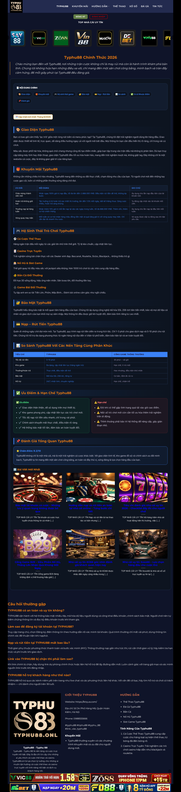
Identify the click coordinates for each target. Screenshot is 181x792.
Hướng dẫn (99, 6)
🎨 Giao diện (24, 94)
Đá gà (145, 6)
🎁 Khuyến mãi (42, 94)
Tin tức (157, 6)
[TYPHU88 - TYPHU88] (31, 6)
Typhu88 (62, 6)
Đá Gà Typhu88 (131, 706)
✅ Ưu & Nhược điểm (140, 94)
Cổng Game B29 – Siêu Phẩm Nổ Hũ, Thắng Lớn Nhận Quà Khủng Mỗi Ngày (38, 565)
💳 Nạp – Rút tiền (102, 94)
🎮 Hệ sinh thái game (64, 94)
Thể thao (119, 6)
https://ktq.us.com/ (86, 702)
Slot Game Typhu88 (134, 722)
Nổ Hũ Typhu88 (132, 716)
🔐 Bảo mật (84, 94)
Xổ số (133, 6)
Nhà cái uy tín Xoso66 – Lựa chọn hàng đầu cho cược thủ (143, 564)
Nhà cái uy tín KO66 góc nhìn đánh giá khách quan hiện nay (90, 564)
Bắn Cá (127, 711)
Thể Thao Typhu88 (133, 702)
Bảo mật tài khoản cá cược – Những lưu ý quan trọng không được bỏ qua (37, 508)
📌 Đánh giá (24, 101)
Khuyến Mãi (80, 6)
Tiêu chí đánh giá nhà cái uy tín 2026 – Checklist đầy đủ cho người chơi (143, 508)
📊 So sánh (120, 94)
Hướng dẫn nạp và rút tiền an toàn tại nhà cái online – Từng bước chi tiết (90, 508)
